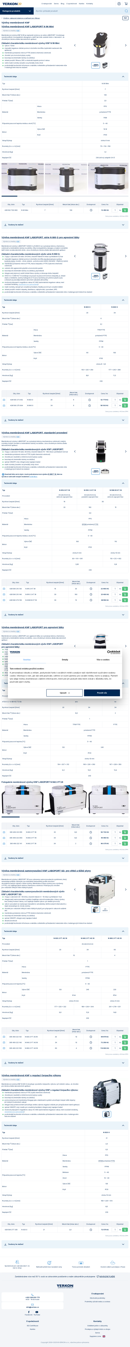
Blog (62, 4)
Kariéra (81, 4)
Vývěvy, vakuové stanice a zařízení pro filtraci (21, 18)
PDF (125, 18)
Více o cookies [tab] (103, 660)
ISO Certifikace (32, 1326)
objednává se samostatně (28, 284)
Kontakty (89, 4)
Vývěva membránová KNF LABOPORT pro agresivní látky (33, 627)
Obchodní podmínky (97, 1298)
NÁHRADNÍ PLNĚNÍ (107, 1276)
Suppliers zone (95, 1336)
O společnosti (71, 4)
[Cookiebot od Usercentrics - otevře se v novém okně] (109, 652)
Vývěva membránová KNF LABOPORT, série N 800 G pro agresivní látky (40, 237)
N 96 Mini (33, 477)
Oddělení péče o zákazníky (97, 1326)
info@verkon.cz (32, 1307)
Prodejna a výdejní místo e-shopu (97, 1329)
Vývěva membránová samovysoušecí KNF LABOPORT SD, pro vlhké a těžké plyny (46, 871)
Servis (56, 4)
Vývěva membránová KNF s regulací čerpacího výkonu (31, 1075)
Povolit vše (102, 693)
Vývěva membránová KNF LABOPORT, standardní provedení (34, 432)
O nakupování (47, 4)
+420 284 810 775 (32, 1297)
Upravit (63, 693)
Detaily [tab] (65, 660)
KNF (18, 31)
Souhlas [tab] (27, 660)
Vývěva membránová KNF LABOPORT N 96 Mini (28, 26)
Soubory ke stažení (15, 225)
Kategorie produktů (11, 11)
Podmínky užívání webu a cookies (97, 1302)
